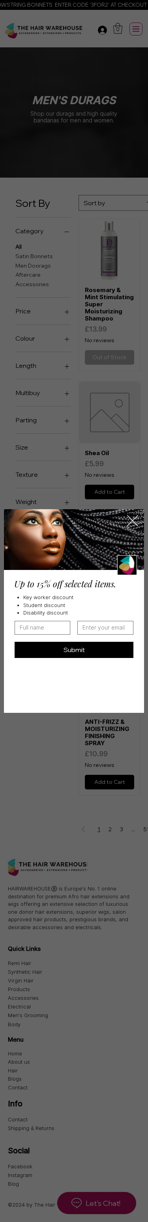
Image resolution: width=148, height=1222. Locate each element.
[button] (132, 521)
